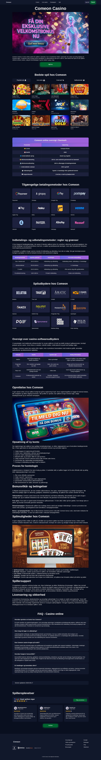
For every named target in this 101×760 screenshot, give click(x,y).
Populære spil (20, 80)
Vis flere (50, 725)
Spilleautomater (78, 80)
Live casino (40, 80)
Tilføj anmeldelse (80, 700)
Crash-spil (59, 80)
